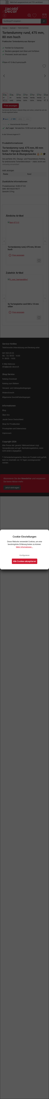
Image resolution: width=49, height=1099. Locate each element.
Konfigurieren (25, 555)
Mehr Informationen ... (24, 547)
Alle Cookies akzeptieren (24, 561)
